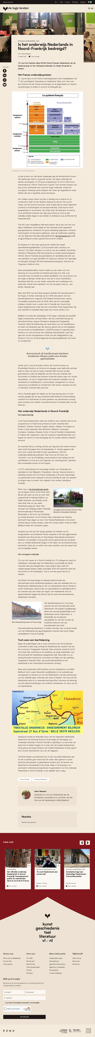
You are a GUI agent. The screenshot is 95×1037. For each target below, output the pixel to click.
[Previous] (82, 843)
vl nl (47, 940)
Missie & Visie (30, 964)
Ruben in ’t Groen (12, 883)
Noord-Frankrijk (24, 779)
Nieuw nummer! (8, 2)
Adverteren (76, 964)
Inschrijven (24, 1017)
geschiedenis (47, 928)
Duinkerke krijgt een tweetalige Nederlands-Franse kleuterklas (46, 874)
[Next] (88, 843)
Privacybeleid (53, 970)
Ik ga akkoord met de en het (22, 1002)
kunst (47, 924)
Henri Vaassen (26, 54)
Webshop (75, 2)
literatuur (47, 936)
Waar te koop (76, 958)
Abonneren (76, 961)
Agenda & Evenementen (57, 964)
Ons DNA (29, 958)
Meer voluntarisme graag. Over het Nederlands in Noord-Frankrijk (75, 875)
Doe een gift (7, 961)
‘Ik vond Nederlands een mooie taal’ (17, 873)
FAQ (61, 2)
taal (47, 932)
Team (33, 967)
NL (56, 2)
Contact (67, 2)
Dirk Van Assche (41, 883)
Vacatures (29, 973)
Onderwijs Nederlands (40, 779)
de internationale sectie (38, 489)
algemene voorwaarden (23, 1002)
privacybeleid (36, 1002)
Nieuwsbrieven (54, 961)
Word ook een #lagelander (12, 958)
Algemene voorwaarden (57, 967)
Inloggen (83, 2)
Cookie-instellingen (55, 973)
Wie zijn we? (30, 961)
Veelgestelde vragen (56, 958)
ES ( (63, 236)
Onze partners (8, 964)
